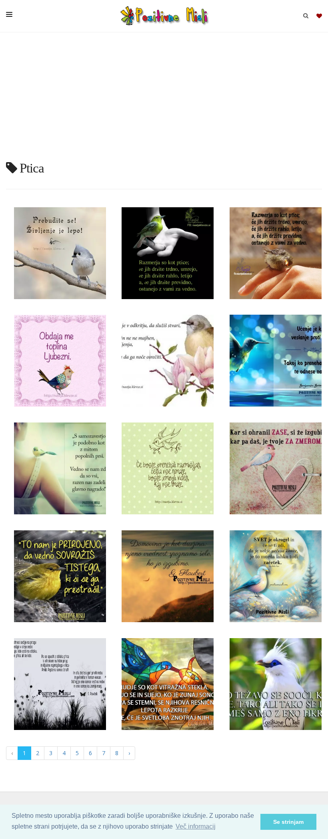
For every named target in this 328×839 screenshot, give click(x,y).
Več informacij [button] (196, 826)
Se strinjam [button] (288, 822)
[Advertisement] (164, 100)
